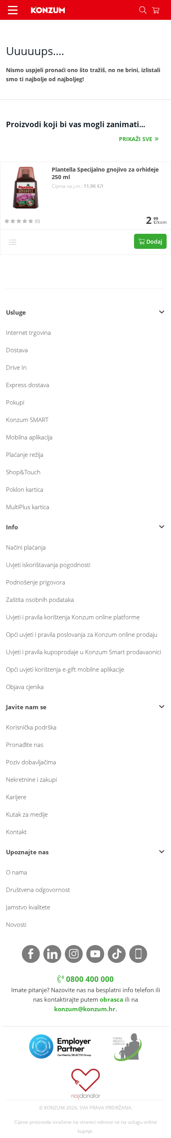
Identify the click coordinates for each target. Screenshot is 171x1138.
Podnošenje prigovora (35, 582)
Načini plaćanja (26, 547)
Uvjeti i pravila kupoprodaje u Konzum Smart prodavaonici (83, 652)
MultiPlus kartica (27, 507)
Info (12, 527)
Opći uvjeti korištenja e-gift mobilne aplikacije (65, 669)
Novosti (16, 924)
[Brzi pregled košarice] (161, 10)
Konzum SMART (27, 420)
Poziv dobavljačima (31, 762)
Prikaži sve (135, 139)
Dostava (17, 350)
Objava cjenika (25, 687)
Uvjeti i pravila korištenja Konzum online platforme (73, 617)
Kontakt (16, 832)
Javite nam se (26, 707)
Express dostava (27, 385)
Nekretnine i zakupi (31, 779)
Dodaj (153, 241)
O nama (16, 872)
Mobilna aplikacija (29, 437)
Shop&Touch (23, 472)
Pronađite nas (24, 744)
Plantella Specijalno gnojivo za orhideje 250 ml (105, 173)
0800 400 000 (89, 979)
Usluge (16, 312)
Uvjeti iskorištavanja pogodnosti (48, 565)
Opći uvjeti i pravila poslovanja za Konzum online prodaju (81, 634)
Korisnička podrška (31, 727)
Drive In (16, 367)
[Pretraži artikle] (143, 10)
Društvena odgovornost (38, 890)
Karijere (16, 797)
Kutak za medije (27, 814)
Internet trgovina (28, 332)
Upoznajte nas (27, 852)
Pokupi (15, 402)
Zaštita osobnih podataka (40, 599)
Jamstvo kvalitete (28, 907)
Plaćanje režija (24, 454)
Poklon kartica (24, 489)
